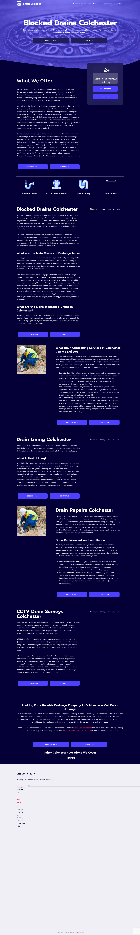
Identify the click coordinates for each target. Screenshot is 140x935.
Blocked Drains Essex (82, 3)
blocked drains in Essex (82, 728)
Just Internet (80, 932)
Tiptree (70, 758)
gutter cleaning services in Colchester (77, 730)
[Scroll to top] (135, 931)
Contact (119, 3)
